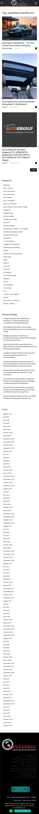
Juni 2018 (6, 707)
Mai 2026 (6, 423)
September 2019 (8, 673)
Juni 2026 (6, 420)
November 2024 (8, 479)
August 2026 (7, 414)
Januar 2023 (7, 548)
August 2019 (7, 676)
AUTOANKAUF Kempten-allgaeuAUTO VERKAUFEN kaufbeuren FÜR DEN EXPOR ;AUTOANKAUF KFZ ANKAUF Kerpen (16, 155)
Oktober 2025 (8, 445)
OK (11, 811)
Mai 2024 (6, 498)
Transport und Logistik (11, 294)
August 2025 (7, 451)
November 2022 (8, 554)
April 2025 (6, 464)
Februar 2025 (7, 470)
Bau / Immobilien (9, 201)
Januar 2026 (7, 436)
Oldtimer (6, 263)
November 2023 (8, 517)
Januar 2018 (7, 722)
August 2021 (7, 601)
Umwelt (6, 297)
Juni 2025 (6, 457)
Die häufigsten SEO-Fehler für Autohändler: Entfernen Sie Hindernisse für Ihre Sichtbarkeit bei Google (19, 329)
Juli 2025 (6, 454)
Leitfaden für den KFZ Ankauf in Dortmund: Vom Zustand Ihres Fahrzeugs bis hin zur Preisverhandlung (19, 355)
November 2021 (8, 592)
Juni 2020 (6, 645)
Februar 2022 (7, 582)
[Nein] (36, 807)
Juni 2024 (6, 495)
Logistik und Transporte (11, 244)
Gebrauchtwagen (9, 226)
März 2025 (7, 467)
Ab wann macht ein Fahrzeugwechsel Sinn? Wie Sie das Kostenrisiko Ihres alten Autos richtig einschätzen (19, 372)
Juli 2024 (6, 492)
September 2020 (8, 635)
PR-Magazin (7, 272)
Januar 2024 (7, 510)
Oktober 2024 (8, 482)
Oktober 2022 (8, 557)
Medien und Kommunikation (12, 254)
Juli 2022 (6, 567)
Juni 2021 (6, 607)
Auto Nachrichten (9, 191)
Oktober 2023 (8, 520)
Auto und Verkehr (7, 98)
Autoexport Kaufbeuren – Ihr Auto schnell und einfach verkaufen (18, 44)
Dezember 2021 (8, 588)
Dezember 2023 (8, 514)
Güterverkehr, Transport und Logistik (15, 229)
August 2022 (7, 563)
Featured (6, 222)
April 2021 (6, 613)
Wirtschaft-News (7, 48)
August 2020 (7, 638)
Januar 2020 (7, 660)
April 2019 (6, 688)
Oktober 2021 (8, 595)
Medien (5, 250)
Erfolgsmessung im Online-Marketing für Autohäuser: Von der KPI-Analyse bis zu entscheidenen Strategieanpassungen (16, 321)
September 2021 (8, 598)
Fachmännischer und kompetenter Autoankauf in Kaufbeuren (18, 102)
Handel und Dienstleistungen (13, 232)
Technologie (7, 288)
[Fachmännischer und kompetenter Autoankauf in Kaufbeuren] (19, 76)
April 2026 (6, 426)
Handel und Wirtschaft (10, 235)
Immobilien (7, 238)
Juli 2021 (6, 604)
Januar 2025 (7, 473)
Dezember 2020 (8, 626)
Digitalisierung (8, 213)
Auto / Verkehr (6, 39)
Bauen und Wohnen (10, 204)
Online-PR (6, 266)
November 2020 (8, 629)
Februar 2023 (7, 545)
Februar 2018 (7, 719)
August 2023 (7, 526)
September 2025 (8, 448)
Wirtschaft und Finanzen (11, 300)
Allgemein (6, 185)
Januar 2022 (7, 585)
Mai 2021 (6, 610)
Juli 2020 (6, 641)
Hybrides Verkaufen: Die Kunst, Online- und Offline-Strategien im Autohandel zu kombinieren (19, 397)
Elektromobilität (8, 216)
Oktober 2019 (8, 669)
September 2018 (8, 704)
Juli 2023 (6, 529)
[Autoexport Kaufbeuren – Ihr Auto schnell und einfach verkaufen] (19, 28)
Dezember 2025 (8, 439)
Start (3, 10)
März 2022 (7, 579)
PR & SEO (6, 269)
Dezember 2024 (8, 476)
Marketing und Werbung (11, 247)
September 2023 (8, 523)
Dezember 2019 (8, 663)
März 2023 (7, 542)
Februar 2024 (7, 507)
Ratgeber (6, 279)
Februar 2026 (7, 433)
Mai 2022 (6, 573)
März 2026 (7, 429)
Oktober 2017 (8, 726)
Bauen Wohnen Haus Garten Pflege (15, 207)
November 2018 (8, 701)
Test (4, 291)
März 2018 (7, 716)
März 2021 (7, 616)
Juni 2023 (6, 532)
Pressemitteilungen (9, 275)
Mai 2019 (6, 685)
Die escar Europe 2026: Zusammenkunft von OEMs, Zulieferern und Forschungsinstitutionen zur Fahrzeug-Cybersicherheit (20, 347)
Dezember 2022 (8, 551)
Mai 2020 (6, 648)
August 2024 (7, 489)
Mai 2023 (6, 535)
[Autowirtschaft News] (19, 3)
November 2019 (8, 666)
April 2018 (6, 713)
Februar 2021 (7, 620)
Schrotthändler (8, 285)
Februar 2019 (7, 694)
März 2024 (7, 504)
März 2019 (7, 691)
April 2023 (6, 539)
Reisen (5, 282)
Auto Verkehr (7, 197)
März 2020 (7, 654)
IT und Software (8, 241)
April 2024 (6, 501)
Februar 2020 (7, 657)
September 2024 (8, 486)
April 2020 (6, 651)
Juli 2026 (6, 417)
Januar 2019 (7, 698)
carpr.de (4, 107)
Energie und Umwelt (10, 219)
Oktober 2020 (8, 632)
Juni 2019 (6, 682)
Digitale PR (7, 210)
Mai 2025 (6, 461)
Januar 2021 (7, 623)
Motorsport (7, 257)
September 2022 (8, 560)
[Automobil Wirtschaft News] (19, 745)
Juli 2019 (6, 679)
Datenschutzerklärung (22, 811)
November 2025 (8, 442)
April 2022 (6, 576)
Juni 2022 (6, 570)
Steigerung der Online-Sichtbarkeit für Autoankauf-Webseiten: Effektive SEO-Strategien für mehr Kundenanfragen (19, 338)
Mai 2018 (6, 710)
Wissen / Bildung (8, 303)
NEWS (5, 260)
